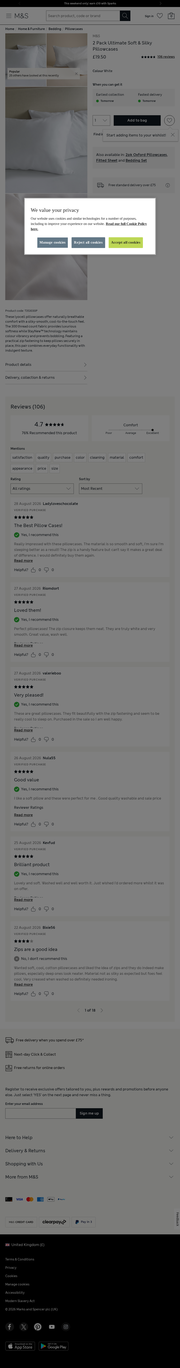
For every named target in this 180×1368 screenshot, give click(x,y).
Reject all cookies (88, 242)
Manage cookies (53, 242)
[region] (90, 226)
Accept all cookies (125, 242)
